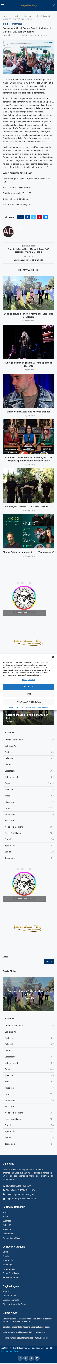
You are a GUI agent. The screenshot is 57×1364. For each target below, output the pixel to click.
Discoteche (29, 1057)
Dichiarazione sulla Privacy (31, 707)
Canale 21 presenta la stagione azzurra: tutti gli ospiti (26, 1327)
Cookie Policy (14, 707)
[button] (52, 657)
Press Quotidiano (29, 1119)
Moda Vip (29, 1088)
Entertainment (29, 1063)
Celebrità (29, 1044)
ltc (13, 35)
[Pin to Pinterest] (39, 217)
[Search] (54, 5)
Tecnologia (29, 1144)
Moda (29, 1081)
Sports (29, 1137)
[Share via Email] (45, 217)
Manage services (28, 680)
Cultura (29, 1050)
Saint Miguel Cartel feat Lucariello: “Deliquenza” (28, 506)
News (29, 1094)
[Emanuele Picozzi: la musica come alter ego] (28, 391)
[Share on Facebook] (27, 217)
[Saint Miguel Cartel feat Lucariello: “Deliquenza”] (28, 485)
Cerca (5, 957)
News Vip (29, 1106)
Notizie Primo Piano (29, 1113)
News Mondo (29, 1100)
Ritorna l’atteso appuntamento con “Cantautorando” (28, 552)
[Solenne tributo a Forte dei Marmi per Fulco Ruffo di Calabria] (28, 293)
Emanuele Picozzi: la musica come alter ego (28, 411)
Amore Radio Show (29, 1025)
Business (29, 1038)
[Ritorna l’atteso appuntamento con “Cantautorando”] (28, 531)
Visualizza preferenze (28, 702)
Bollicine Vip (29, 1032)
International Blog (9, 1351)
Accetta (28, 686)
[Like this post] (21, 217)
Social (29, 1125)
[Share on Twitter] (33, 217)
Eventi (15, 16)
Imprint (45, 707)
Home (5, 16)
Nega (28, 694)
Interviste (29, 1075)
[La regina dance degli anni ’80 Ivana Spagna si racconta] (28, 342)
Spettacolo (29, 1131)
